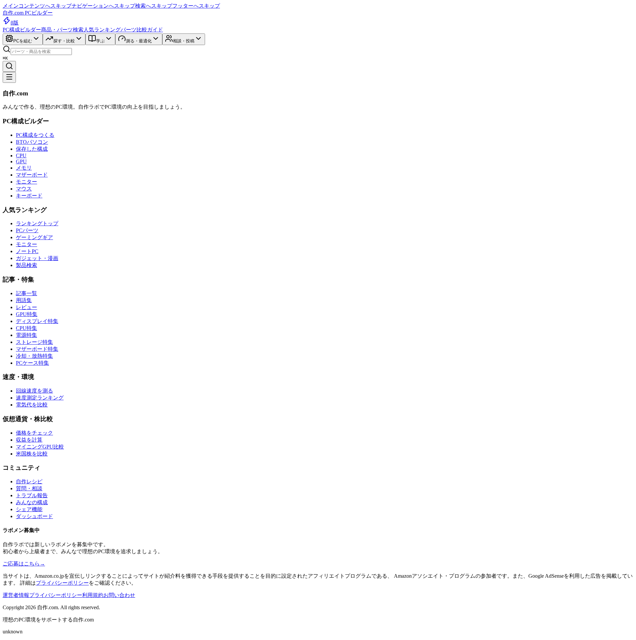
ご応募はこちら (24, 563)
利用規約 (92, 595)
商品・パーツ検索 (62, 29)
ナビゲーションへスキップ (103, 6)
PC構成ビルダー (22, 29)
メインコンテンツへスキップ (37, 6)
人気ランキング (102, 29)
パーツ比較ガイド (142, 29)
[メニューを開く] (9, 77)
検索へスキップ (153, 6)
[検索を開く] (9, 66)
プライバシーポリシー (62, 583)
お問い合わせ (119, 595)
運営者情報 (16, 595)
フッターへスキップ (196, 6)
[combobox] (41, 51)
